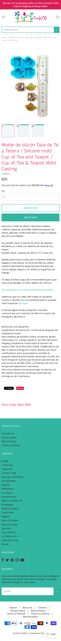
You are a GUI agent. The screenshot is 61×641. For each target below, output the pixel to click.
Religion (6, 516)
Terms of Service (16, 613)
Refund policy (9, 441)
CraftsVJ (6, 173)
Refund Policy (38, 610)
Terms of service (11, 445)
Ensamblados (9, 481)
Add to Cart (30, 208)
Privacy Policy (18, 610)
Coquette (7, 469)
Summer (6, 528)
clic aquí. (23, 303)
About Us (27, 607)
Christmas (7, 465)
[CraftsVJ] (30, 17)
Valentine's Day (10, 540)
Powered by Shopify (38, 633)
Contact (42, 607)
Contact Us (8, 433)
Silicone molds (9, 524)
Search (13, 607)
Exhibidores (8, 488)
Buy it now (30, 217)
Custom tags (9, 473)
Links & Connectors (12, 500)
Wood (5, 544)
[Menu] (3, 17)
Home (4, 37)
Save (21, 388)
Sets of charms (10, 520)
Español (6, 484)
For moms (7, 492)
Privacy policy (9, 437)
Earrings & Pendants (12, 477)
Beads (5, 461)
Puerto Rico (8, 512)
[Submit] (56, 30)
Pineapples (7, 504)
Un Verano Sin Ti (10, 536)
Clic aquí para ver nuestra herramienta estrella (27, 289)
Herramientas (9, 496)
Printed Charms (10, 508)
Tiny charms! (9, 532)
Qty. (3, 191)
